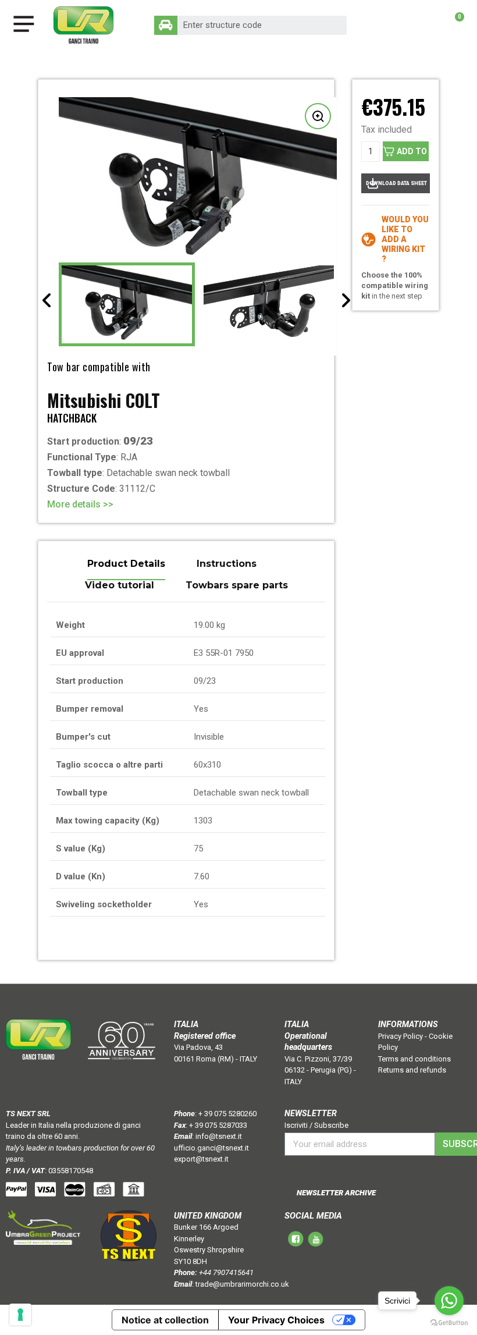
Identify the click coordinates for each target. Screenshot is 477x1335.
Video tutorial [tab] (119, 586)
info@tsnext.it (218, 1136)
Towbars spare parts (237, 586)
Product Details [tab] (126, 564)
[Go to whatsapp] (449, 1300)
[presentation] (47, 300)
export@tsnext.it (201, 1159)
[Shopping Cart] (453, 25)
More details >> (80, 504)
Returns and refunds (412, 1070)
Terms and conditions (414, 1058)
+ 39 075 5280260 (227, 1113)
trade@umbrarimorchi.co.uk (242, 1284)
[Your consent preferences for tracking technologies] (20, 1315)
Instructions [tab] (227, 564)
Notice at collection (165, 1320)
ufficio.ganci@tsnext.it (211, 1148)
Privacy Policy (400, 1036)
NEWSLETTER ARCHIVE (336, 1192)
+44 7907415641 (226, 1272)
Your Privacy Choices (276, 1320)
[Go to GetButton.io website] (449, 1323)
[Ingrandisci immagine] (318, 116)
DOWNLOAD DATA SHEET (396, 183)
